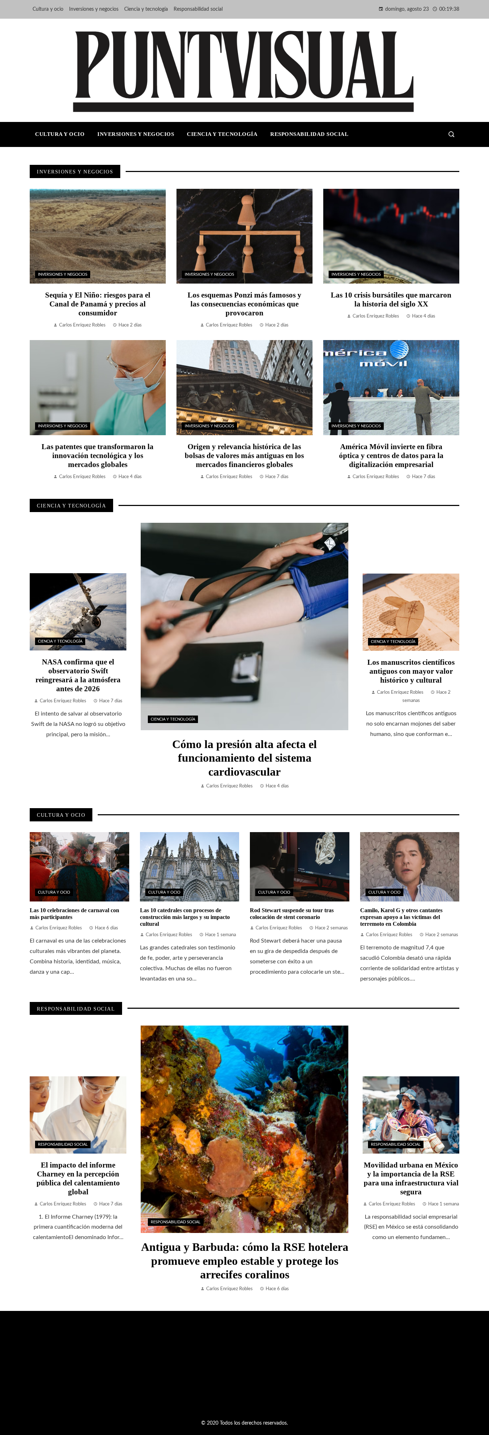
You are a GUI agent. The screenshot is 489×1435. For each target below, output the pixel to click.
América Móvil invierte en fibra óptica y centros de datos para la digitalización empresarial (391, 455)
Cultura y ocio (54, 892)
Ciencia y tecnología (173, 719)
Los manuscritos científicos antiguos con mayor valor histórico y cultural (411, 671)
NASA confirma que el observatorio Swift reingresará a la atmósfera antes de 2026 (78, 675)
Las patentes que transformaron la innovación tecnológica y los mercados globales (98, 455)
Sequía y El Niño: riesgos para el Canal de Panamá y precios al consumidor (97, 304)
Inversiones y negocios (62, 274)
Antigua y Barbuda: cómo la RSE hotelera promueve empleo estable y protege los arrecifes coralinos (244, 1260)
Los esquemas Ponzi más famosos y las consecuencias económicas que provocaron (244, 304)
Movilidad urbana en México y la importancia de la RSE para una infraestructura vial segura (411, 1178)
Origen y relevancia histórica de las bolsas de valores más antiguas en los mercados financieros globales (244, 455)
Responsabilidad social (175, 1222)
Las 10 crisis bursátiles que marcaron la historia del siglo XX (391, 299)
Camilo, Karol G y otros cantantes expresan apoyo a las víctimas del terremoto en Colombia (401, 917)
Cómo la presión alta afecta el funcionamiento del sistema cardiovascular (244, 758)
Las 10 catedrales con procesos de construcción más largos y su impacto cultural (185, 917)
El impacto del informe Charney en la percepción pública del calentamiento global (78, 1178)
